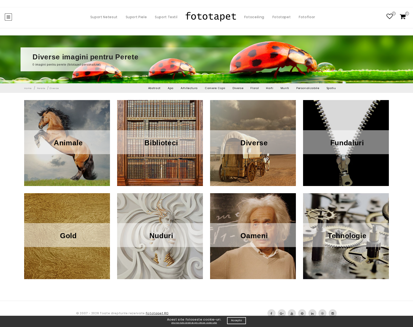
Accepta (236, 320)
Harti (269, 88)
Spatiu (331, 88)
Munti (285, 88)
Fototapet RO (157, 313)
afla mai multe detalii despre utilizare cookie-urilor (194, 323)
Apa (171, 88)
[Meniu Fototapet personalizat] (8, 17)
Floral (254, 88)
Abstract (154, 88)
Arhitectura (189, 88)
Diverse (238, 88)
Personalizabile (307, 88)
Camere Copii (215, 88)
